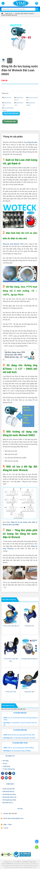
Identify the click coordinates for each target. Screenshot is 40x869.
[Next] (36, 37)
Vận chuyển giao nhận (9, 800)
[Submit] (37, 9)
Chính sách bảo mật (9, 789)
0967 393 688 (13, 813)
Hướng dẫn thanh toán (9, 797)
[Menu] (3, 3)
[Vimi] (17, 3)
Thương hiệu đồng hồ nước (24, 13)
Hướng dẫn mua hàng (9, 794)
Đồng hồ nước (7, 97)
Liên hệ (6, 828)
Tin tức (5, 763)
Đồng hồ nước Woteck (9, 15)
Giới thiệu (6, 760)
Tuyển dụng (6, 766)
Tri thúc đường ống (9, 769)
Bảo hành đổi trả (8, 802)
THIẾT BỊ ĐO (8, 13)
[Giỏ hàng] (36, 3)
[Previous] (4, 37)
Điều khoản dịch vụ (8, 791)
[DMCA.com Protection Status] (7, 854)
